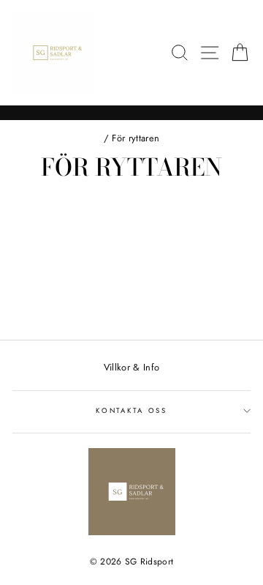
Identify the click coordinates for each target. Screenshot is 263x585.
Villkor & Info (131, 367)
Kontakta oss (131, 411)
